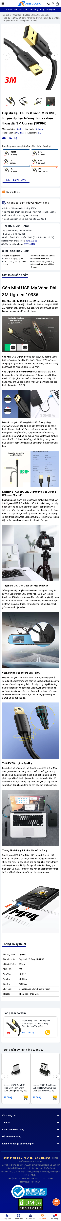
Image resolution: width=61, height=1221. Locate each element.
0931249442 (29, 244)
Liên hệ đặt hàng (16, 179)
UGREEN (20, 133)
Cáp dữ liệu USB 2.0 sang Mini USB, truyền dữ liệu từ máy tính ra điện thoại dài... (36, 1024)
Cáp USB (45, 15)
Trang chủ (6, 15)
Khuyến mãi (11, 9)
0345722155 (31, 241)
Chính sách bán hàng (28, 9)
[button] (2, 3)
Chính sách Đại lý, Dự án (13, 259)
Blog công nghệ (47, 9)
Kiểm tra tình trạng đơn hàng (42, 261)
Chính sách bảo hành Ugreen (43, 256)
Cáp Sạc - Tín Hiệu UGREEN (26, 15)
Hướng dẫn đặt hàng (12, 256)
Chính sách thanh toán (40, 259)
